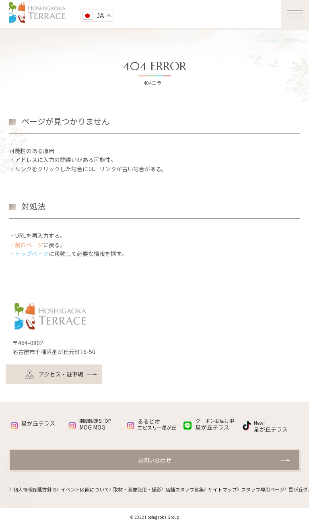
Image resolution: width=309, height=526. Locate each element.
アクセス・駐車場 (61, 374)
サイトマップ (222, 489)
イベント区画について (85, 489)
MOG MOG (95, 424)
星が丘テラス (38, 423)
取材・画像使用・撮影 (137, 489)
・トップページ (29, 254)
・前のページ (26, 245)
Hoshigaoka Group (162, 517)
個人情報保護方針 (35, 489)
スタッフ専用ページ (262, 489)
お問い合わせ (154, 460)
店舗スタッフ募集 (184, 489)
